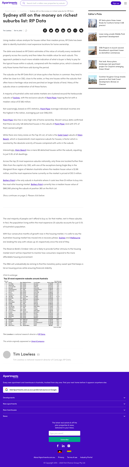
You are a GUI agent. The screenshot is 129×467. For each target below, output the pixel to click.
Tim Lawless (24, 354)
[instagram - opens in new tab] (68, 445)
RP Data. (41, 334)
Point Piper (52, 97)
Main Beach (20, 150)
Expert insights (10, 11)
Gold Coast (63, 134)
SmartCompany (37, 341)
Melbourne (75, 237)
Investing (23, 11)
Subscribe (65, 439)
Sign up (116, 3)
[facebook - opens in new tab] (57, 445)
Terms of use (72, 457)
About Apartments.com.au (44, 457)
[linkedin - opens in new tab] (63, 445)
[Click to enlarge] (43, 303)
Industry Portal (86, 457)
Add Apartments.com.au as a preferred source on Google (33, 389)
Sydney (16, 97)
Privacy (61, 457)
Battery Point (9, 180)
